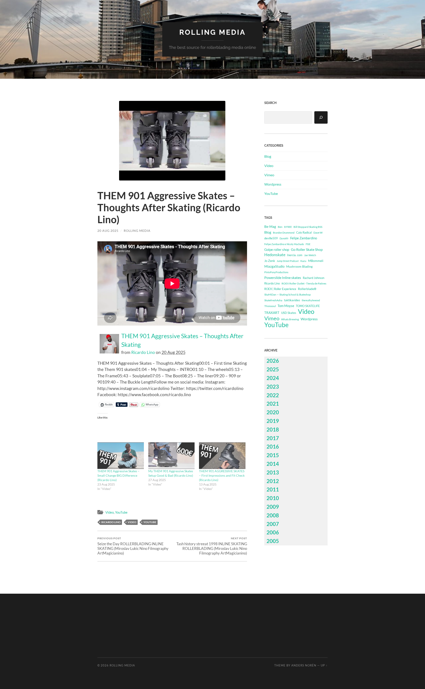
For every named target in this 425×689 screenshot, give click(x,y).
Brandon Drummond (283, 232)
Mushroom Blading (299, 266)
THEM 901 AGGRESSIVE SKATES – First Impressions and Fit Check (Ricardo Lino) (222, 475)
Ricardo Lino (143, 352)
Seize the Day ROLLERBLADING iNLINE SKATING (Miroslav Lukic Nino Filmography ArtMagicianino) (132, 546)
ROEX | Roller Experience (280, 289)
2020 (273, 412)
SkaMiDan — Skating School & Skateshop (287, 294)
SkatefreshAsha (273, 300)
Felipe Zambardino (303, 238)
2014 (273, 464)
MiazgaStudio (274, 266)
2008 (273, 515)
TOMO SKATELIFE (308, 306)
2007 (273, 524)
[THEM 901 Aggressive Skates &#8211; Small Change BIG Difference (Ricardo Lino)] (120, 455)
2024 (273, 378)
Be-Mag (270, 226)
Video (109, 512)
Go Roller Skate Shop (307, 249)
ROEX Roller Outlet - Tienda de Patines (304, 283)
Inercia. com (294, 255)
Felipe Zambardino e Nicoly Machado (284, 244)
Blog (267, 156)
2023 (273, 386)
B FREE (288, 226)
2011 (273, 489)
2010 (273, 498)
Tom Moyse (286, 306)
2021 (273, 403)
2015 (273, 455)
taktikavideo (292, 300)
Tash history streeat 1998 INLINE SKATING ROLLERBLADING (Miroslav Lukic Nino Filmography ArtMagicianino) (211, 546)
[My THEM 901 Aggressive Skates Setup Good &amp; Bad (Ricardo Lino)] (171, 455)
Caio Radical (304, 232)
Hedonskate (274, 254)
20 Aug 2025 (107, 230)
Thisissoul (270, 306)
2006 (273, 532)
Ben (280, 226)
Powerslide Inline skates (282, 277)
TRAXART (271, 313)
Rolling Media (212, 32)
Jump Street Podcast (288, 260)
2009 (273, 506)
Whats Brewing (290, 319)
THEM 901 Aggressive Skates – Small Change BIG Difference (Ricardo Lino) (118, 475)
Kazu (303, 261)
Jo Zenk (269, 261)
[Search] (321, 117)
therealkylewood (311, 300)
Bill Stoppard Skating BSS (308, 226)
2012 (273, 481)
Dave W (318, 232)
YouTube (121, 512)
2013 (273, 472)
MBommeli (315, 261)
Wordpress (272, 184)
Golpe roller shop (276, 249)
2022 (273, 395)
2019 (273, 421)
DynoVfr (284, 238)
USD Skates (288, 313)
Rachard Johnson (313, 278)
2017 (273, 438)
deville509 (271, 238)
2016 (273, 446)
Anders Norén (303, 665)
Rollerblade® (307, 289)
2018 (273, 429)
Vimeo (269, 175)
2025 (273, 369)
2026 (273, 360)
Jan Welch (310, 255)
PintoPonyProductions (276, 272)
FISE (308, 244)
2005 (273, 541)
